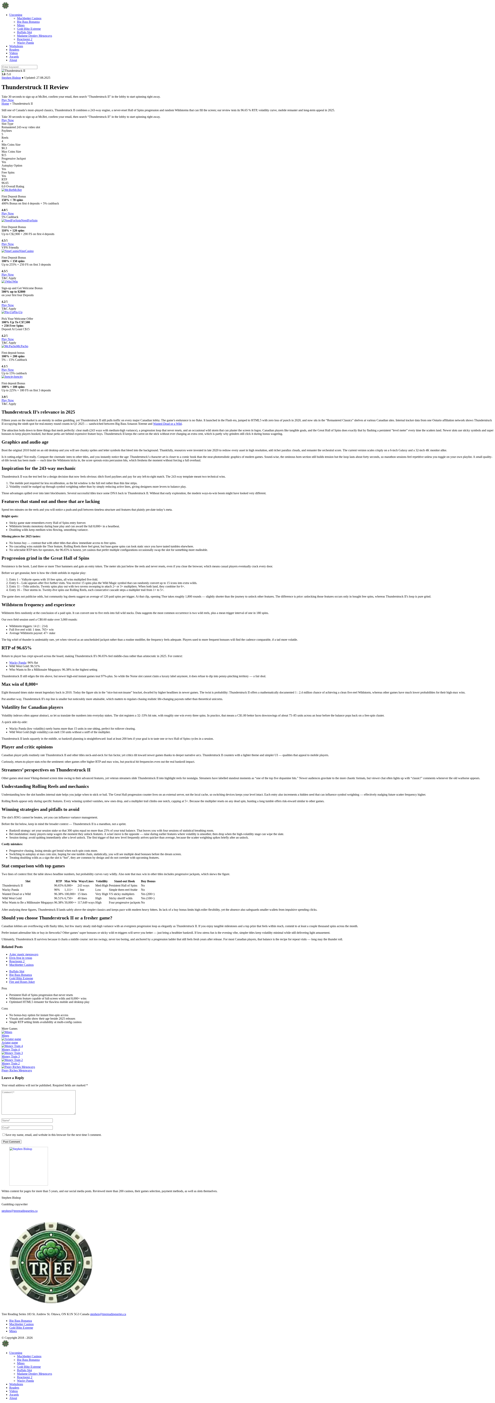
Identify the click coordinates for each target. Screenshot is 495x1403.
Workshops (16, 46)
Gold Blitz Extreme (29, 28)
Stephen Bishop (11, 77)
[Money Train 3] (12, 1053)
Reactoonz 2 (24, 39)
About (13, 60)
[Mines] (7, 1032)
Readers (14, 49)
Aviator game (10, 1042)
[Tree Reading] (5, 8)
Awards (14, 56)
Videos (13, 53)
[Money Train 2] (12, 1060)
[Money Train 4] (12, 1046)
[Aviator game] (11, 1039)
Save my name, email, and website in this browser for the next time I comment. (53, 1134)
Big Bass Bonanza (28, 21)
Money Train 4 (11, 1049)
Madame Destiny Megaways (34, 35)
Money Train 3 (11, 1056)
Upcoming (15, 14)
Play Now (8, 100)
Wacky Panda (25, 42)
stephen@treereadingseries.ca (20, 1210)
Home (5, 103)
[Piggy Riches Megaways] (18, 1067)
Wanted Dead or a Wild (167, 423)
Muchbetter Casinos (29, 18)
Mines (21, 25)
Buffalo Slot (24, 32)
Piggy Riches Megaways (17, 1070)
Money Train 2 (11, 1063)
